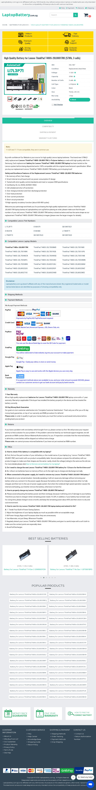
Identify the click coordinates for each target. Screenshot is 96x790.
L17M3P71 (66, 231)
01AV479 (37, 227)
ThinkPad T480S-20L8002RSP (45, 268)
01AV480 (37, 231)
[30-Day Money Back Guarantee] (16, 713)
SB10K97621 (67, 227)
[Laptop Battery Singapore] (19, 17)
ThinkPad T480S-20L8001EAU (45, 264)
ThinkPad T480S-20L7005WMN (73, 260)
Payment (70, 8)
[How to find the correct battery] (80, 713)
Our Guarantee (9, 742)
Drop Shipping (57, 742)
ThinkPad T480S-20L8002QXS (16, 268)
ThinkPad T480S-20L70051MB (73, 256)
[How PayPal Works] (84, 773)
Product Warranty (10, 744)
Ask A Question (58, 104)
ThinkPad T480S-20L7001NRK (16, 251)
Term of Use (8, 750)
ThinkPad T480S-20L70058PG (16, 260)
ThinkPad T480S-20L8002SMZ (73, 268)
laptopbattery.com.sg (47, 777)
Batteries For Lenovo (19, 25)
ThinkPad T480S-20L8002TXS (16, 273)
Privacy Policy (9, 747)
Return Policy (33, 745)
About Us (7, 736)
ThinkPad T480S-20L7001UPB (73, 251)
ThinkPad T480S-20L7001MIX (73, 247)
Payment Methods (59, 739)
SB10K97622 (38, 235)
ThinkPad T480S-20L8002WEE (73, 273)
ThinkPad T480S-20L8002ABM (73, 264)
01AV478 (8, 231)
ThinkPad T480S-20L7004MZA (16, 256)
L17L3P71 (8, 227)
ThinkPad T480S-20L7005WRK (16, 264)
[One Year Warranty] (48, 713)
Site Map (7, 753)
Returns (81, 8)
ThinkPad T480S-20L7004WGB (45, 256)
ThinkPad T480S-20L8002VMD (45, 273)
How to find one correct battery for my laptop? (43, 464)
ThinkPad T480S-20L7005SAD (45, 260)
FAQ (63, 8)
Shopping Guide (34, 742)
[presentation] (48, 121)
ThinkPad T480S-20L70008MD (45, 247)
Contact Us (79, 734)
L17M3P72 (9, 235)
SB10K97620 (67, 235)
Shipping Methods (58, 734)
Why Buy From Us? (11, 739)
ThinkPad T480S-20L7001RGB (45, 251)
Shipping (90, 8)
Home (4, 25)
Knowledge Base (34, 739)
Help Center (32, 736)
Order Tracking (57, 736)
